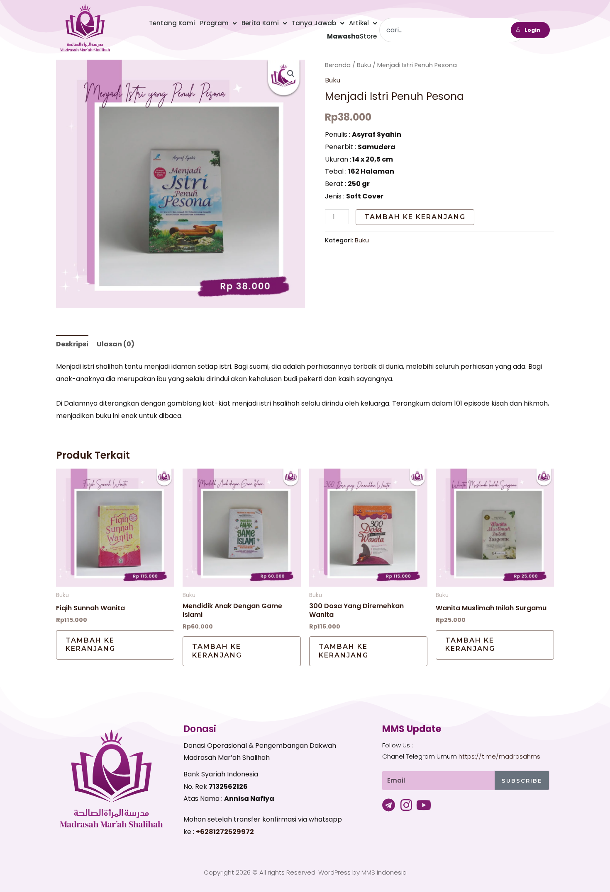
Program (214, 23)
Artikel (359, 23)
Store (352, 36)
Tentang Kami (172, 23)
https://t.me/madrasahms (499, 756)
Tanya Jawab (314, 23)
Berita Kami (260, 23)
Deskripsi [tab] (72, 344)
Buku (364, 65)
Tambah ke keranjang (415, 217)
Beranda (338, 65)
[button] (290, 73)
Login (532, 30)
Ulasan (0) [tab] (115, 344)
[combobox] (452, 30)
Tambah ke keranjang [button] (90, 644)
